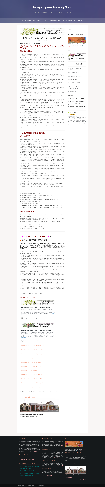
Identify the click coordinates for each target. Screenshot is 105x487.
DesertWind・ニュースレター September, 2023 (32, 354)
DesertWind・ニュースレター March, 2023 (31, 378)
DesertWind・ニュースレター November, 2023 (32, 345)
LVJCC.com (45, 40)
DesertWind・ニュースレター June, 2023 (31, 366)
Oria (35, 485)
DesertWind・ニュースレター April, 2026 (77, 106)
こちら (47, 391)
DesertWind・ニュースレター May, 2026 (77, 104)
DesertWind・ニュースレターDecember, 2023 (30, 425)
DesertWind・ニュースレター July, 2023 (31, 362)
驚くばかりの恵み (37, 20)
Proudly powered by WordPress (24, 485)
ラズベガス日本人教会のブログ (69, 20)
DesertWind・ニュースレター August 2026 (76, 59)
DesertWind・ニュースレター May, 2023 (31, 370)
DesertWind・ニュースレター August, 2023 (31, 358)
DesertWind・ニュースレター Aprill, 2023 (31, 374)
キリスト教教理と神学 (55, 20)
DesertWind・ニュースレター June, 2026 (77, 103)
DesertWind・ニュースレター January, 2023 (32, 387)
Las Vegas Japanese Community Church (52, 7)
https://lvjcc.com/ (31, 417)
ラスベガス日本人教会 (26, 20)
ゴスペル (45, 20)
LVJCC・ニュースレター (45, 421)
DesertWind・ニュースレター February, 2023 (32, 383)
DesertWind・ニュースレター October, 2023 (32, 349)
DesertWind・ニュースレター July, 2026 (77, 101)
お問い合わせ (81, 20)
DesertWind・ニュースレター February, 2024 (54, 425)
